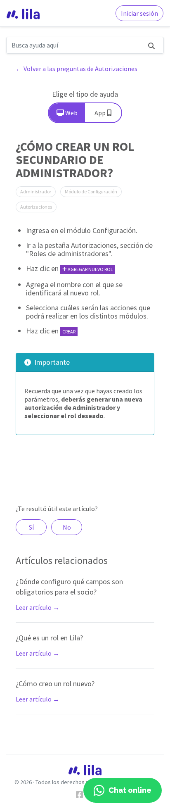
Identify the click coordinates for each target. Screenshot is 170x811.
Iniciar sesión (139, 13)
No (67, 527)
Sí (31, 527)
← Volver (76, 68)
